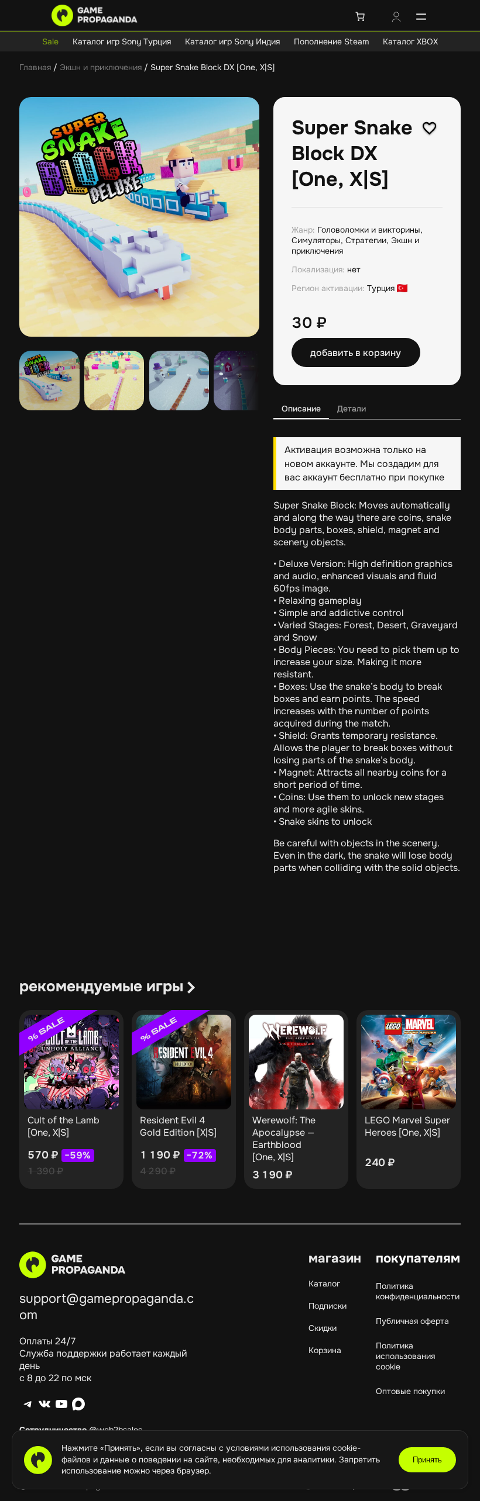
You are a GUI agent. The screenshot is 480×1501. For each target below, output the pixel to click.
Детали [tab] (351, 408)
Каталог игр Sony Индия (232, 41)
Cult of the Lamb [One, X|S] (64, 1126)
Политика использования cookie (405, 1356)
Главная (35, 67)
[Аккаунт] (396, 18)
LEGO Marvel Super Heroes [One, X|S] (407, 1126)
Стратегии (365, 240)
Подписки (327, 1306)
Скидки (322, 1328)
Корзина (324, 1350)
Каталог (324, 1283)
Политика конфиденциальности (418, 1291)
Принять (427, 1459)
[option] (114, 381)
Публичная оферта (412, 1321)
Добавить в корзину (355, 353)
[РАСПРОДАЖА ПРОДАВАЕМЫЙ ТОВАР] (71, 1062)
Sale (50, 41)
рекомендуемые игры (101, 986)
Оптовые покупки (410, 1391)
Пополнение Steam (331, 41)
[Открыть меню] (421, 16)
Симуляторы (316, 240)
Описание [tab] (301, 408)
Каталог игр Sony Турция (122, 41)
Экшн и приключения (101, 67)
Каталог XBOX (410, 41)
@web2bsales (115, 1429)
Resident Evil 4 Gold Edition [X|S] (178, 1126)
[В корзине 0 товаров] (360, 16)
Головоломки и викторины (368, 229)
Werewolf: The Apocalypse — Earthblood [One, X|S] (284, 1138)
